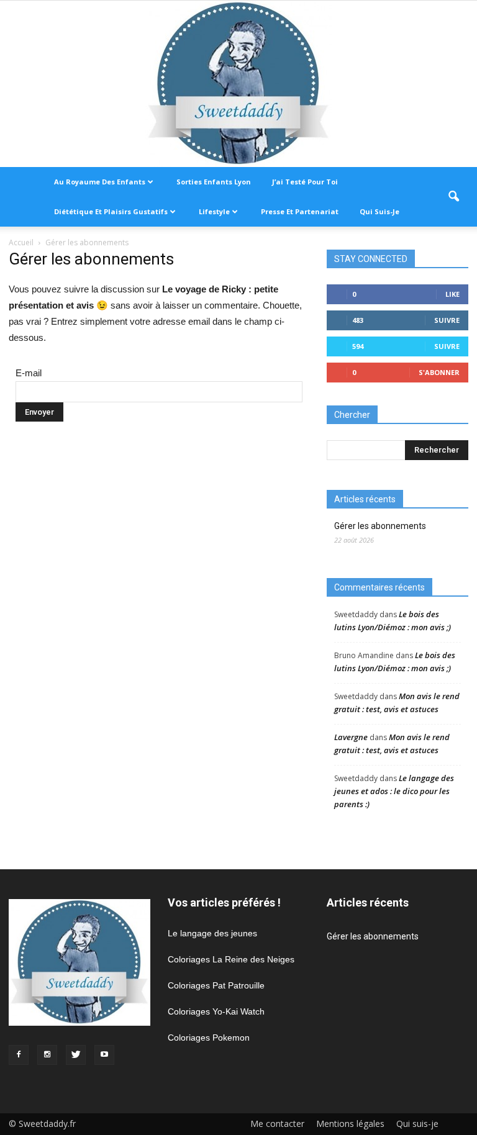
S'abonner (439, 372)
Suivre (447, 320)
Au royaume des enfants (99, 181)
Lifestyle (214, 211)
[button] (453, 197)
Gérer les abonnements (380, 526)
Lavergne (351, 737)
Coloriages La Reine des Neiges (231, 959)
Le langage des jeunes (212, 933)
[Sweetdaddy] (238, 84)
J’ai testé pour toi (305, 181)
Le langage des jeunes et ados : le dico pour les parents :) (394, 791)
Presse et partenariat (299, 211)
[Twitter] (76, 1055)
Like (452, 294)
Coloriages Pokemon (209, 1037)
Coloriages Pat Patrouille (216, 985)
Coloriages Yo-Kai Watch (216, 1011)
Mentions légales (350, 1123)
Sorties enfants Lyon (213, 181)
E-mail (29, 373)
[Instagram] (47, 1055)
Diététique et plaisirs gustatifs (111, 211)
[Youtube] (104, 1055)
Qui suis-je (379, 211)
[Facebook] (19, 1055)
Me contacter (277, 1123)
